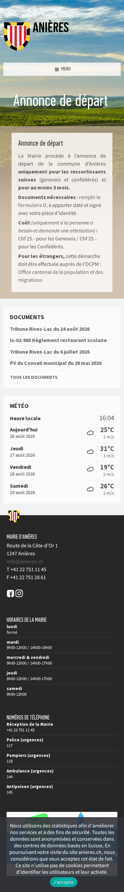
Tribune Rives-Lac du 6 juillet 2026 (50, 351)
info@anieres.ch (25, 561)
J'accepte (63, 882)
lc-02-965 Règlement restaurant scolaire (58, 340)
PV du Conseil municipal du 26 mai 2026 (56, 363)
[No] (115, 854)
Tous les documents (34, 377)
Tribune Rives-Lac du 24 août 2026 (50, 328)
